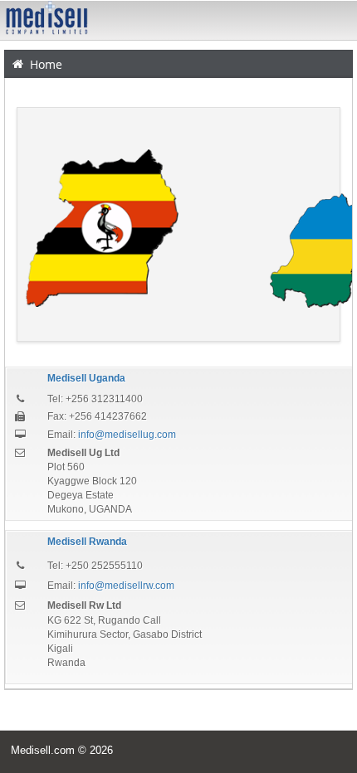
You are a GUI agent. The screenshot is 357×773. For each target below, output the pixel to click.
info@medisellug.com (127, 434)
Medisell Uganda (86, 378)
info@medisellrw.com (126, 585)
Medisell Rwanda (87, 541)
